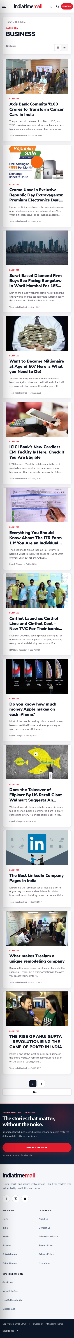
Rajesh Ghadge (15, 564)
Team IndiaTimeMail (18, 135)
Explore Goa (10, 1308)
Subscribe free (37, 1147)
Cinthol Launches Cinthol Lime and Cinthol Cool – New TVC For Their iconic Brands (34, 626)
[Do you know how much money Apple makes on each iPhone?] (37, 676)
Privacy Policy (47, 1254)
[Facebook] (6, 1198)
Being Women (11, 1263)
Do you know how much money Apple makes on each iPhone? (32, 709)
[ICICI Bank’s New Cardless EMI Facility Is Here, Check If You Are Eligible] (37, 419)
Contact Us (46, 1227)
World (7, 1236)
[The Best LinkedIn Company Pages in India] (37, 847)
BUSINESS (14, 98)
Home (9, 21)
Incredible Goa (11, 1291)
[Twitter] (15, 1198)
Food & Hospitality (14, 1300)
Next (37, 1092)
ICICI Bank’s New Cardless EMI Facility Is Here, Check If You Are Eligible (36, 452)
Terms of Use (47, 1245)
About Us (45, 1218)
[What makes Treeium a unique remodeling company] (37, 928)
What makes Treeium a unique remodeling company (36, 958)
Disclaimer (46, 1263)
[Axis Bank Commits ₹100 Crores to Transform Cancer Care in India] (37, 76)
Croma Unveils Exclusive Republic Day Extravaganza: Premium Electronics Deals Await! (36, 197)
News (7, 1218)
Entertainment (11, 1254)
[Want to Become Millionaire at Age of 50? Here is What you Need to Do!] (37, 333)
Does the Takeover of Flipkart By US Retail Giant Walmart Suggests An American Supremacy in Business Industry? (35, 800)
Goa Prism (9, 1282)
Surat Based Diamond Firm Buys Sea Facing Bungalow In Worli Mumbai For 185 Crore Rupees (35, 283)
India (6, 1227)
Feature (8, 1245)
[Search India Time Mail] (57, 6)
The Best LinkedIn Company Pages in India (36, 878)
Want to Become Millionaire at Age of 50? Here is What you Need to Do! (36, 366)
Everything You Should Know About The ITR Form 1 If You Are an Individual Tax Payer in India (35, 540)
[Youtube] (25, 1198)
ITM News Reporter (18, 650)
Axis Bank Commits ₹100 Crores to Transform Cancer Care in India (36, 109)
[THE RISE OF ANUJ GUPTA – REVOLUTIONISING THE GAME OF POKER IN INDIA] (37, 1008)
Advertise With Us (50, 1236)
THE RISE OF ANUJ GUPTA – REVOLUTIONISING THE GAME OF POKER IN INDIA (35, 1042)
